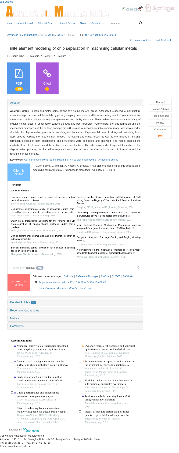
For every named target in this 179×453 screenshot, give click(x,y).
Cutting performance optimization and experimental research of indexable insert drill (43, 237)
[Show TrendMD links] (138, 267)
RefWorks (128, 276)
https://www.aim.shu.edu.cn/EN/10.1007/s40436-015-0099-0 (72, 282)
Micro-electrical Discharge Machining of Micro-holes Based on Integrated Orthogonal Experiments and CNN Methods (109, 226)
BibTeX (116, 276)
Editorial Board (46, 23)
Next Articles (162, 40)
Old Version (6, 1)
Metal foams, (49, 159)
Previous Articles (142, 40)
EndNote (68, 276)
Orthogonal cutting (108, 159)
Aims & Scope (67, 23)
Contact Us (97, 23)
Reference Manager (87, 276)
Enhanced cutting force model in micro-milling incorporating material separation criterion (43, 199)
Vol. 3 (51, 34)
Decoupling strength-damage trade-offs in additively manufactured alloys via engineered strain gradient (109, 214)
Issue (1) (62, 34)
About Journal (25, 23)
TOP (160, 136)
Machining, (63, 159)
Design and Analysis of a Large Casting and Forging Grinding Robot (109, 239)
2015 (43, 34)
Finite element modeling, (84, 159)
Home (8, 23)
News (83, 23)
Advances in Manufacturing (22, 34)
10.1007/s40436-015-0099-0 (101, 34)
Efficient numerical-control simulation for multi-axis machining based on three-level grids (43, 249)
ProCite (105, 276)
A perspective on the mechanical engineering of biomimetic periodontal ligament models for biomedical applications (109, 251)
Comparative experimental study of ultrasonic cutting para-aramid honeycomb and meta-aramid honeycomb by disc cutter (43, 210)
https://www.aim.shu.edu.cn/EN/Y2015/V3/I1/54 (65, 288)
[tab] (75, 102)
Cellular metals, (33, 159)
